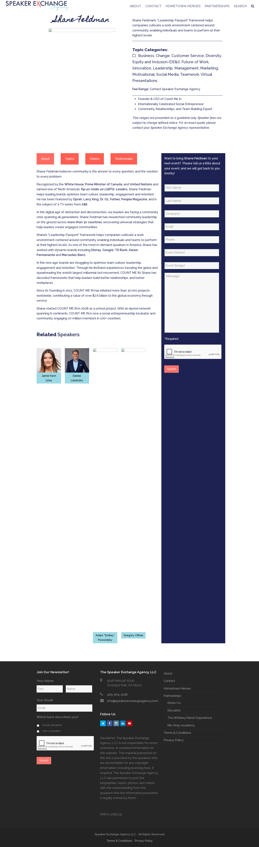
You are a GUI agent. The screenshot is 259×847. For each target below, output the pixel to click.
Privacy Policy (174, 740)
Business (146, 55)
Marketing (209, 68)
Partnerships (172, 696)
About (168, 673)
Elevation (174, 710)
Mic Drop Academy (181, 725)
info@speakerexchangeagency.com (132, 701)
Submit (171, 368)
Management (186, 68)
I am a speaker (51, 730)
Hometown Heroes (177, 688)
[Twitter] (103, 723)
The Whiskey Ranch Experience (189, 718)
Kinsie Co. (174, 703)
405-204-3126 (117, 694)
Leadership (163, 68)
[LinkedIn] (123, 723)
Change (163, 55)
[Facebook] (109, 723)
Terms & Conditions (177, 733)
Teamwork (189, 74)
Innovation (141, 68)
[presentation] (193, 352)
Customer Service (187, 55)
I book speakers (52, 725)
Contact (169, 681)
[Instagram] (116, 723)
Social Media (167, 74)
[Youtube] (129, 723)
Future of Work (195, 62)
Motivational (143, 74)
